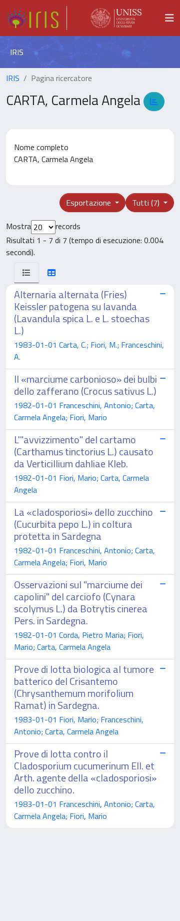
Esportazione (89, 203)
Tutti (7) (147, 203)
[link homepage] (36, 18)
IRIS (13, 78)
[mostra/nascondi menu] (169, 18)
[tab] (26, 272)
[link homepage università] (116, 18)
